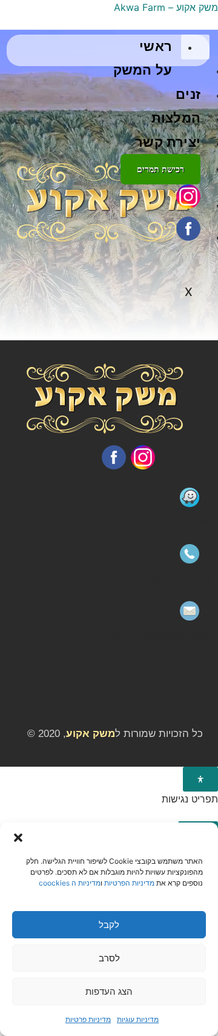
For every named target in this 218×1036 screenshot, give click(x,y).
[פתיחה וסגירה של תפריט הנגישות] (200, 779)
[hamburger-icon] (195, 47)
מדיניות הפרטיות (129, 882)
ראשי (155, 46)
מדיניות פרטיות (88, 1019)
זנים (188, 94)
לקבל (109, 924)
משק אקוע (90, 733)
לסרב (109, 958)
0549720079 (179, 579)
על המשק (142, 70)
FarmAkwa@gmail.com (155, 636)
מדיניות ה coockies (70, 882)
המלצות (175, 118)
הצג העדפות (109, 991)
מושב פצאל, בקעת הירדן (158, 522)
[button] (18, 838)
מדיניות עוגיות (138, 1019)
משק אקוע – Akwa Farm (166, 7)
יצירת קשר (167, 142)
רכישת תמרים (160, 169)
